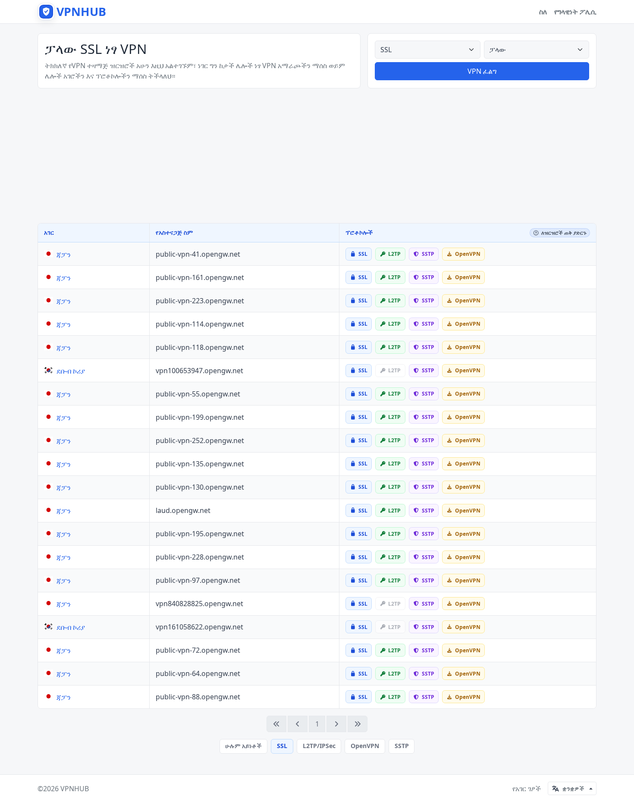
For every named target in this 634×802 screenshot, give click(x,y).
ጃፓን (63, 254)
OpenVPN (365, 746)
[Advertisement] (317, 155)
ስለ (543, 11)
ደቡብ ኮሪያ (70, 371)
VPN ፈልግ (482, 71)
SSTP (402, 746)
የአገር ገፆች (526, 788)
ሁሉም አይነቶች (243, 746)
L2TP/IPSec (319, 746)
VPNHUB (74, 788)
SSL (282, 746)
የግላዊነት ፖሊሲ (575, 11)
